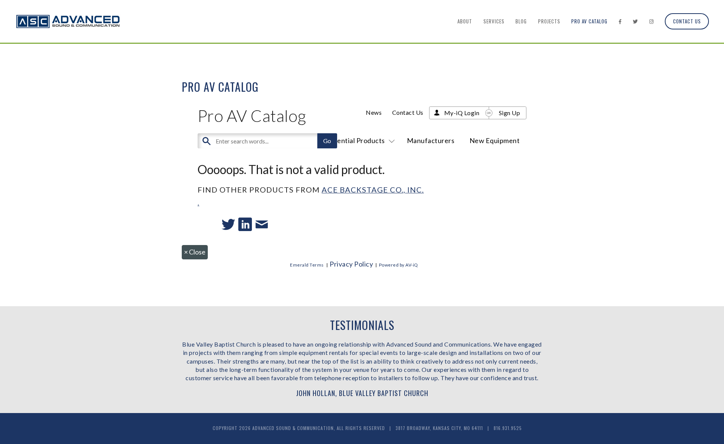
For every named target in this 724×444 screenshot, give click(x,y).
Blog (521, 21)
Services (494, 21)
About (464, 21)
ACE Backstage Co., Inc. (373, 189)
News (374, 112)
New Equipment (494, 140)
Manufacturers (431, 140)
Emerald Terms (307, 265)
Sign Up (509, 112)
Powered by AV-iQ (398, 265)
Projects (549, 21)
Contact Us (687, 21)
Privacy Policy (351, 264)
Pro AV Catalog (589, 21)
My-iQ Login (462, 112)
